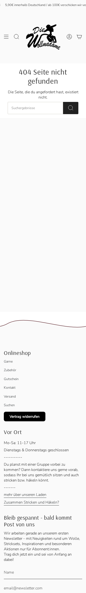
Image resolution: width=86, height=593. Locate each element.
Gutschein (11, 379)
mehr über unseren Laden (25, 494)
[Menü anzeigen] (6, 36)
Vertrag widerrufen (25, 416)
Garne (8, 361)
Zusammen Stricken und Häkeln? (31, 502)
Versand (10, 396)
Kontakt (10, 387)
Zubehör (10, 370)
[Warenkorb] (79, 36)
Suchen (9, 405)
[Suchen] (70, 108)
